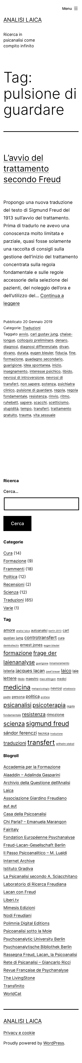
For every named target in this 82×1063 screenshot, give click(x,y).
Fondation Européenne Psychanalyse (39, 837)
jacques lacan (30, 670)
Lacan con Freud (19, 891)
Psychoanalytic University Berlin (34, 939)
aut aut (10, 806)
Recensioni (13, 584)
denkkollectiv (11, 645)
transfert (41, 408)
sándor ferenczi (20, 733)
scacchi (40, 402)
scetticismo (59, 402)
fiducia (61, 352)
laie (75, 671)
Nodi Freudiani (17, 915)
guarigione (12, 365)
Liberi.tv (11, 899)
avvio (23, 334)
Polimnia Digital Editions (26, 923)
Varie (8, 608)
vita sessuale (44, 415)
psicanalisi (17, 704)
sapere (26, 402)
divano (9, 352)
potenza (49, 384)
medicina (17, 687)
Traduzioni (32, 328)
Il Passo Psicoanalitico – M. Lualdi (35, 852)
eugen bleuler (41, 352)
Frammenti (13, 568)
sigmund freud (47, 723)
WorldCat (12, 993)
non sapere (30, 384)
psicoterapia (49, 705)
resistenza (38, 396)
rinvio (53, 396)
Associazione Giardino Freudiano (35, 798)
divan (64, 346)
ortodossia (69, 688)
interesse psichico (45, 371)
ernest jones (31, 645)
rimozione (55, 714)
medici (61, 679)
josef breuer (53, 671)
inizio (56, 365)
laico (66, 670)
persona (18, 697)
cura (61, 638)
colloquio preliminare (35, 340)
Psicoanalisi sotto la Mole (27, 931)
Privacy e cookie (19, 1032)
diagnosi (10, 346)
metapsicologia (40, 688)
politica (33, 696)
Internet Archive (19, 860)
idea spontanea (37, 365)
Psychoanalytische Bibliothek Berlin (37, 946)
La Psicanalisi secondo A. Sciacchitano (40, 876)
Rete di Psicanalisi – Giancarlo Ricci (37, 962)
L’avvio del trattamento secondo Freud (32, 168)
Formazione (14, 560)
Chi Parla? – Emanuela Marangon (35, 821)
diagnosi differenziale (38, 346)
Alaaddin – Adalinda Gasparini (31, 774)
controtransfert (40, 637)
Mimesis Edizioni (19, 907)
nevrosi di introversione (23, 377)
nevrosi (56, 688)
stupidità (10, 408)
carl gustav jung (44, 334)
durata (22, 352)
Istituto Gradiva (18, 868)
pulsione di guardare (34, 390)
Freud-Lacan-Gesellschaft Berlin (34, 845)
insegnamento (15, 371)
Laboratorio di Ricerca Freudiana (34, 884)
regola (59, 390)
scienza (14, 723)
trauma (25, 415)
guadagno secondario (44, 359)
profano (45, 697)
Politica (10, 576)
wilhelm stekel (65, 743)
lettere (10, 678)
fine (72, 352)
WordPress (53, 1043)
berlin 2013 (55, 630)
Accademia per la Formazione (31, 766)
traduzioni (14, 743)
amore (9, 630)
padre (7, 697)
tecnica (43, 733)
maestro (32, 679)
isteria (9, 670)
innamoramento (59, 663)
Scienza (10, 592)
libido (67, 371)
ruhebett (10, 402)
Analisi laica (22, 19)
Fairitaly (11, 829)
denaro (61, 340)
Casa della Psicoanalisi (24, 814)
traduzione (56, 733)
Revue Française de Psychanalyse (35, 970)
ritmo (64, 396)
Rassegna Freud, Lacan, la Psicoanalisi (40, 954)
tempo (26, 408)
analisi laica (23, 630)
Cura (8, 553)
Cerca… (10, 491)
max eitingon (48, 679)
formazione (13, 359)
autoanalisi (39, 630)
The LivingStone (19, 977)
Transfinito (13, 985)
